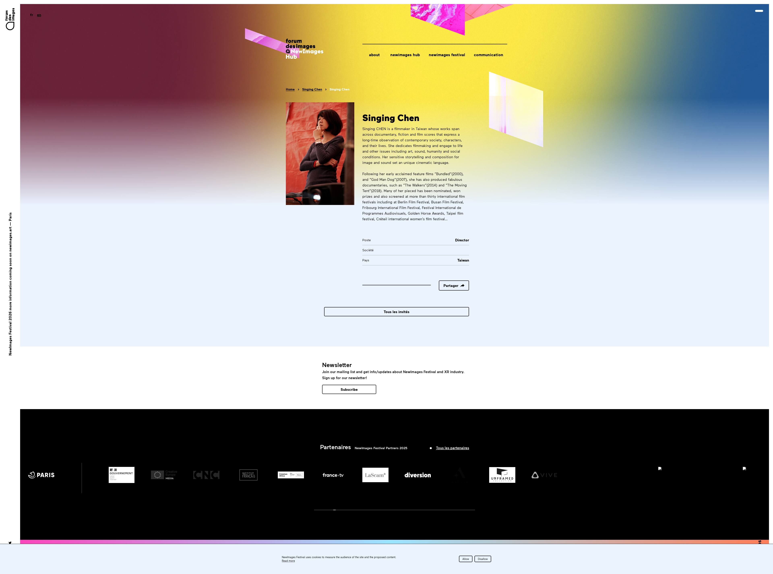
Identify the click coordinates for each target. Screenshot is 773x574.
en (39, 15)
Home (290, 89)
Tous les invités (396, 311)
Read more (288, 560)
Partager (450, 285)
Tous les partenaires (452, 448)
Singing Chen (312, 89)
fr (31, 15)
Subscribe (349, 389)
